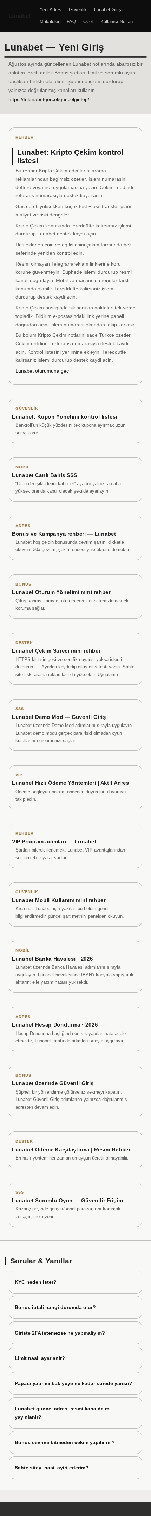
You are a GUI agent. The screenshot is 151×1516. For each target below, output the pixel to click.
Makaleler (49, 21)
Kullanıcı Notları (116, 21)
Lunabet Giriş (107, 9)
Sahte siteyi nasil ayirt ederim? (51, 1467)
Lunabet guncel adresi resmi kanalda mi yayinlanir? (63, 1413)
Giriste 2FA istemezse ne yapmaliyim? (60, 1333)
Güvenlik (78, 9)
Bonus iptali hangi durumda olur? (55, 1307)
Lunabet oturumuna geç (42, 371)
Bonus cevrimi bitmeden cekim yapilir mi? (65, 1442)
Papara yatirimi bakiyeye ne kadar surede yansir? (73, 1383)
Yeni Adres (50, 9)
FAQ (71, 21)
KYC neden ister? (36, 1282)
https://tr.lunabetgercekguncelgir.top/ (48, 99)
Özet (88, 21)
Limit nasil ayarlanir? (40, 1358)
